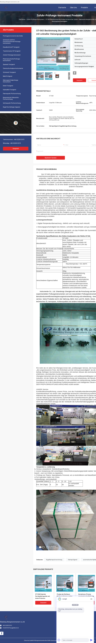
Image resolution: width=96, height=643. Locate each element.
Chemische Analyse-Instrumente (13, 68)
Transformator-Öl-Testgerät (11, 51)
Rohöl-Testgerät (8, 85)
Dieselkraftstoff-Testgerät (11, 47)
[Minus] (91, 599)
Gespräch (16, 148)
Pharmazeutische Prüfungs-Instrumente (11, 59)
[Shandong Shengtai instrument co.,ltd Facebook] (74, 73)
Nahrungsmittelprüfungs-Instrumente (10, 81)
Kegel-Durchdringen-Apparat (11, 107)
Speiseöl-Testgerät (9, 64)
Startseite (22, 19)
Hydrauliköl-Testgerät (9, 89)
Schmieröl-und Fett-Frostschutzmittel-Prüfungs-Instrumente (12, 41)
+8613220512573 (19, 139)
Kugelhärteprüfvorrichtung (54, 559)
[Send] (91, 640)
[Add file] (59, 640)
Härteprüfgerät (72, 559)
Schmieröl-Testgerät (9, 72)
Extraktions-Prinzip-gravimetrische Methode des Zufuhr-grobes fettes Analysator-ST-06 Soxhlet (86, 596)
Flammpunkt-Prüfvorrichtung (12, 93)
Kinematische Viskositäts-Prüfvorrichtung (11, 98)
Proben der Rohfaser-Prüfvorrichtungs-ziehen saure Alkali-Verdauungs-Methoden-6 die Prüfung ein (65, 596)
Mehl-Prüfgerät (7, 76)
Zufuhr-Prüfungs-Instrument (35, 19)
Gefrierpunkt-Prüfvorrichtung (12, 103)
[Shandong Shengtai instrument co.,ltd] (6, 7)
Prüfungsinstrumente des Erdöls (13, 36)
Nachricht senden (50, 158)
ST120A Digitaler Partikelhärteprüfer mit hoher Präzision (42, 596)
